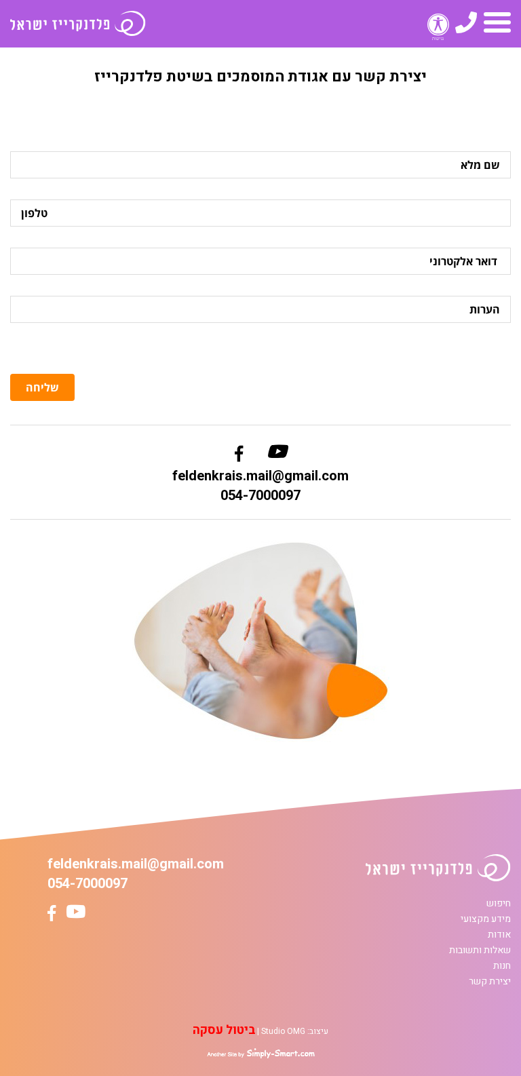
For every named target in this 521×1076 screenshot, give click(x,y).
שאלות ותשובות (480, 950)
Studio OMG (283, 1031)
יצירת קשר (490, 981)
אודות (499, 934)
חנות (502, 966)
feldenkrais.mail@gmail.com (260, 476)
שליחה (42, 387)
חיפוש (498, 903)
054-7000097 (260, 495)
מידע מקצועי (486, 919)
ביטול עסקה (224, 1030)
